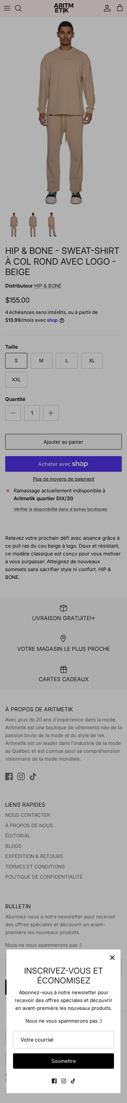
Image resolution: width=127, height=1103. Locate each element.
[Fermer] (112, 957)
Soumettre (63, 1061)
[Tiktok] (73, 1080)
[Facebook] (54, 1080)
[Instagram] (63, 1080)
